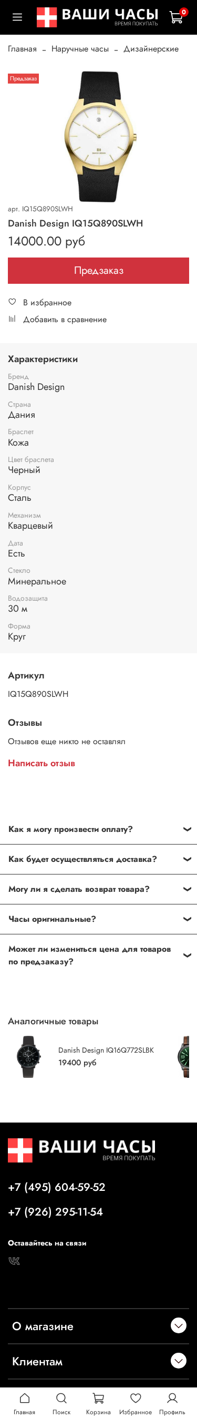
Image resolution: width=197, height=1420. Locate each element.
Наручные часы (80, 49)
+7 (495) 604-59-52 (57, 1187)
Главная (22, 49)
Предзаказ (98, 270)
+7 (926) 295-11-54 (55, 1212)
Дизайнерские (151, 49)
